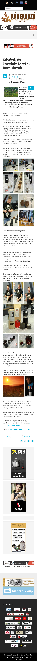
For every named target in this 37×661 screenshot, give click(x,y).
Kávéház (14, 77)
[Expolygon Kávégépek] (18, 582)
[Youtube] (26, 3)
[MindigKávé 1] (18, 46)
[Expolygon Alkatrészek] (18, 538)
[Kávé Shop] (12, 3)
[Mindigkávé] (18, 563)
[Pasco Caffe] (18, 497)
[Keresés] (16, 3)
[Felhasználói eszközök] (31, 88)
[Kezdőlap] (7, 3)
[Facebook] (21, 3)
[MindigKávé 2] (18, 27)
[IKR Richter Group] (18, 590)
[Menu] (33, 35)
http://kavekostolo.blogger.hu (18, 429)
